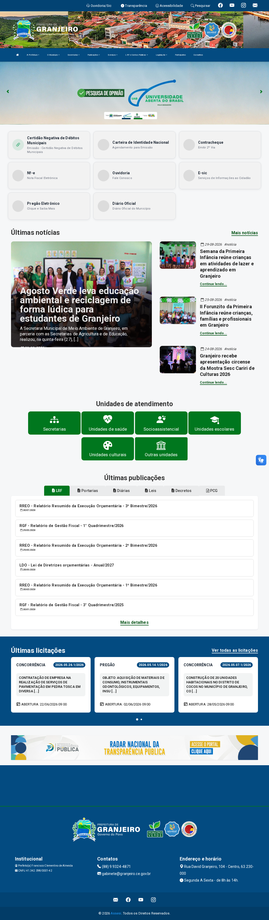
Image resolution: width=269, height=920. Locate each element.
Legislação (161, 55)
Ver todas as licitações (235, 650)
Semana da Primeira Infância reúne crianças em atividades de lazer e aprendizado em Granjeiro (227, 263)
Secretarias (73, 55)
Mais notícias (244, 232)
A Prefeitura (32, 55)
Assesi (116, 913)
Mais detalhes (134, 622)
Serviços (112, 55)
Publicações (93, 55)
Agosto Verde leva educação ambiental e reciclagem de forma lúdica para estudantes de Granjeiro (79, 305)
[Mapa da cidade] (134, 785)
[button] (137, 719)
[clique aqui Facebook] (128, 899)
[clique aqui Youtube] (141, 899)
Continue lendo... (213, 284)
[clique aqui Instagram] (153, 899)
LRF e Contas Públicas (135, 55)
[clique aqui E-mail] (115, 899)
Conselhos (198, 55)
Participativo (180, 55)
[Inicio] (18, 55)
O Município (52, 55)
